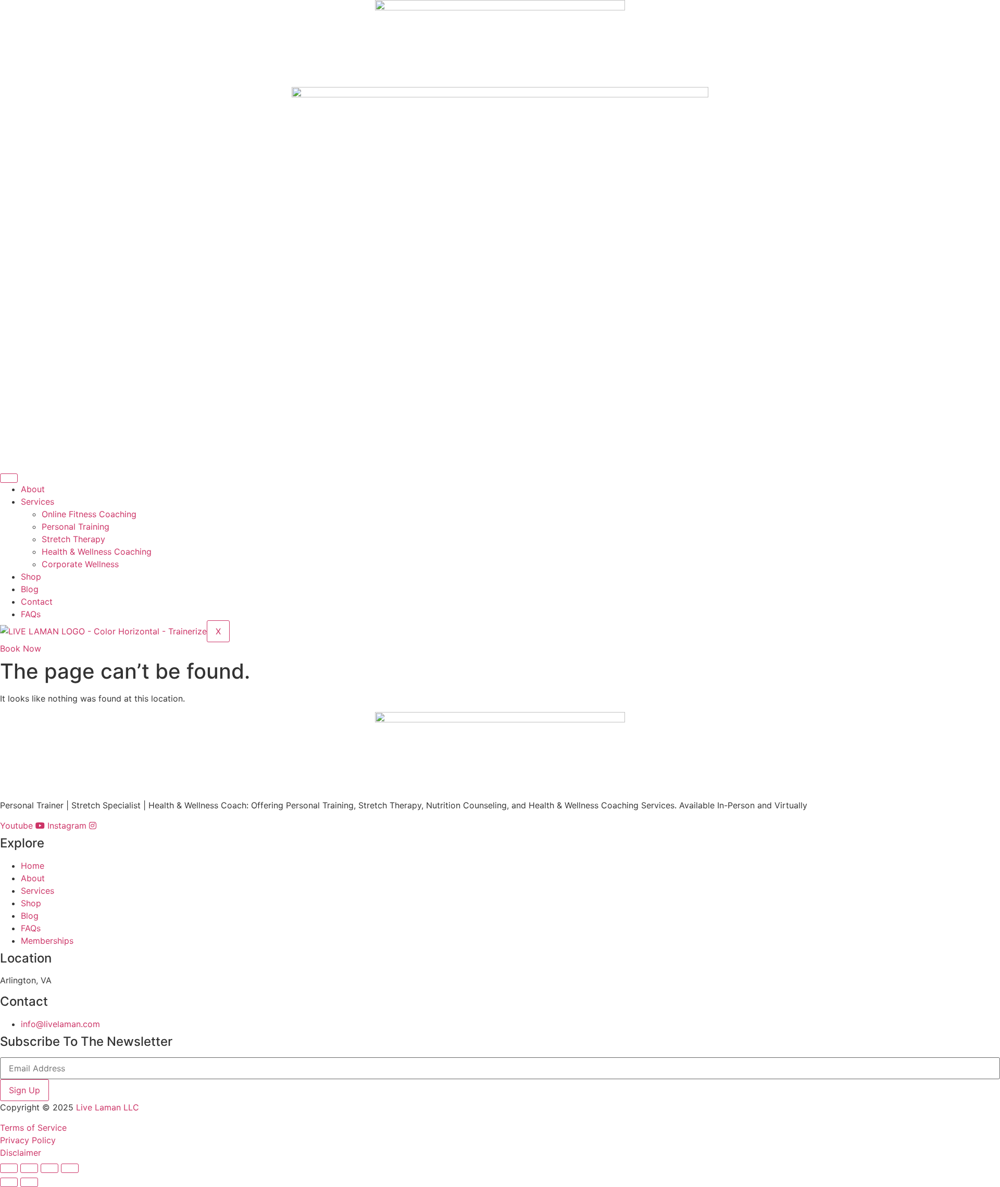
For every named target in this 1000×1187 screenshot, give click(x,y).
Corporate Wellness (80, 564)
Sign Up (24, 1090)
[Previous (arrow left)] (9, 1182)
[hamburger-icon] (9, 478)
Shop (31, 576)
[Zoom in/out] (9, 1168)
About (33, 489)
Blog (30, 589)
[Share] (49, 1168)
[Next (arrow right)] (29, 1182)
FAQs (31, 614)
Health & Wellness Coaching (97, 551)
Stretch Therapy (73, 539)
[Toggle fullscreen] (29, 1168)
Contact (37, 601)
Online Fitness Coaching (89, 514)
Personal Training (75, 526)
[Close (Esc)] (70, 1168)
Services (37, 501)
